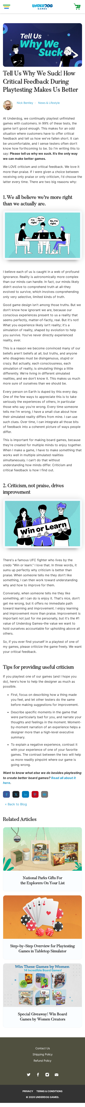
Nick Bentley (25, 102)
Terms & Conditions (49, 1091)
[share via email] (44, 794)
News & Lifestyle (49, 102)
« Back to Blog (16, 804)
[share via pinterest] (35, 794)
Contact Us (42, 1048)
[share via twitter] (15, 794)
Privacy (28, 1091)
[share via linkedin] (25, 794)
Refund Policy (42, 1060)
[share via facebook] (6, 794)
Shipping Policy (43, 1054)
